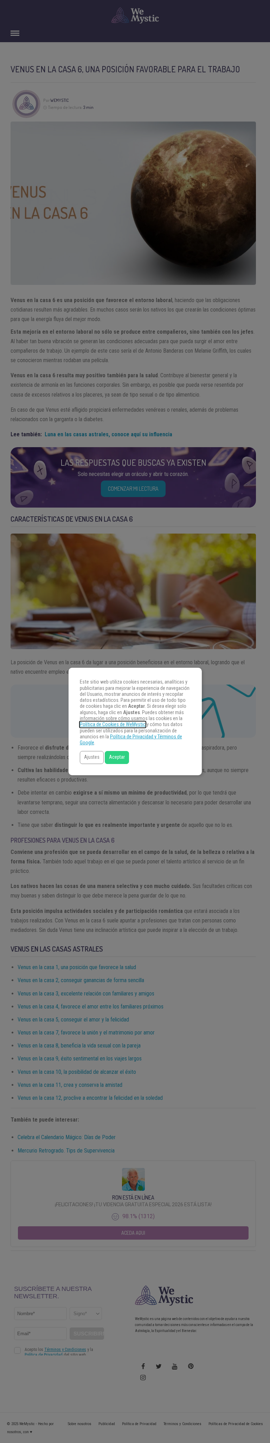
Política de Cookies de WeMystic (113, 724)
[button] (92, 757)
